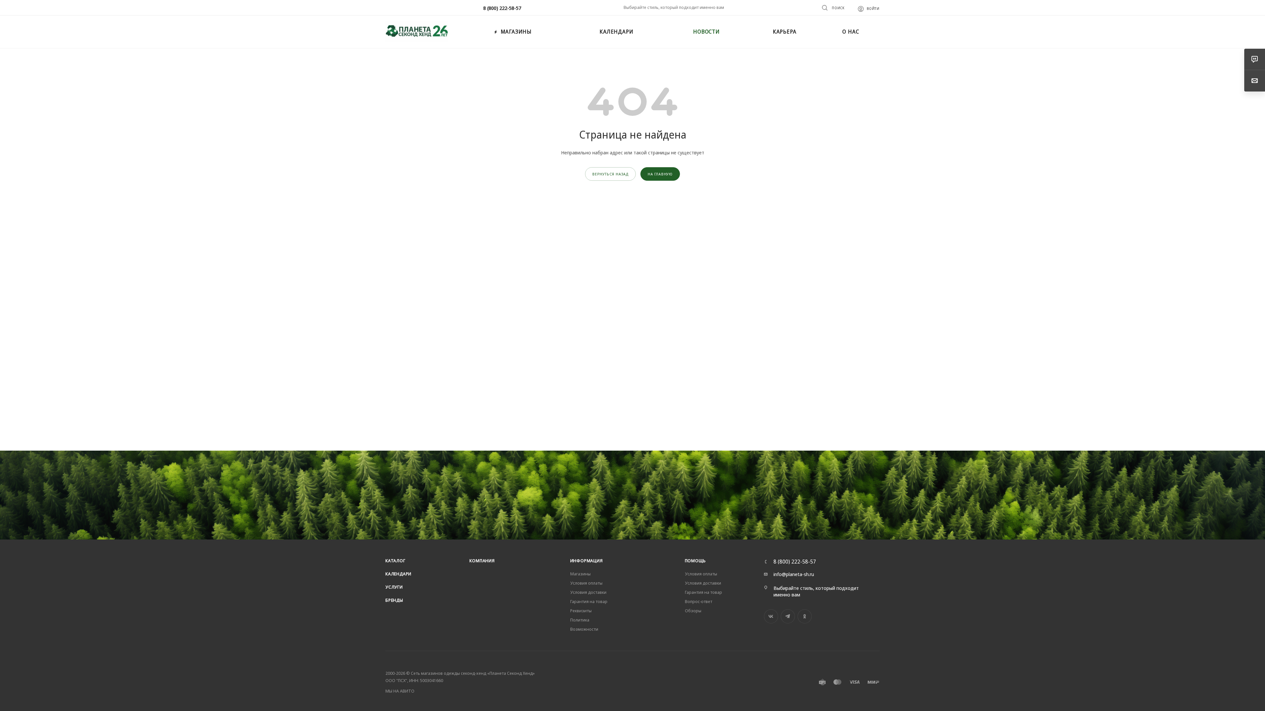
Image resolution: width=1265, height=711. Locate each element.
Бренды (394, 600)
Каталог (395, 561)
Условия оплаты (586, 583)
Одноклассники (805, 616)
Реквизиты (581, 611)
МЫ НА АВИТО (399, 691)
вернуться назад (610, 173)
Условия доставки (588, 592)
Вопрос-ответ (698, 601)
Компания (481, 561)
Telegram (788, 616)
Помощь (695, 561)
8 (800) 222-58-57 (502, 8)
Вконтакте (771, 616)
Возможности (584, 629)
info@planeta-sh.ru (793, 574)
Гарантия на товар (588, 601)
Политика (579, 620)
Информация (586, 561)
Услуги (394, 587)
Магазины (580, 574)
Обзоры (693, 611)
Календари (398, 574)
